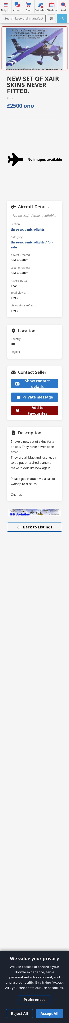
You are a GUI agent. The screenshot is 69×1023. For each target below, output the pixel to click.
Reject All (19, 1013)
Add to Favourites (37, 410)
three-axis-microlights (28, 229)
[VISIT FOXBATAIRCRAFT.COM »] (34, 49)
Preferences (34, 999)
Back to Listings (37, 527)
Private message (37, 397)
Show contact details (37, 383)
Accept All (49, 1013)
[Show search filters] (51, 18)
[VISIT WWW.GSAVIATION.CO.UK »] (34, 512)
